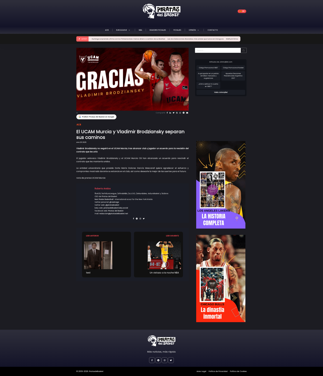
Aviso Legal (201, 371)
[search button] (244, 50)
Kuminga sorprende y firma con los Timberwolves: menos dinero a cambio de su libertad (103, 39)
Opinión (192, 30)
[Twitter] (173, 113)
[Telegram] (183, 113)
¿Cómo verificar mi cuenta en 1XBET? (208, 85)
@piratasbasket (112, 205)
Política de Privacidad (218, 371)
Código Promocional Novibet (233, 68)
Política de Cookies (238, 371)
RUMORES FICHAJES (158, 30)
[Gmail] (177, 113)
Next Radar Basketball (104, 199)
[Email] (187, 113)
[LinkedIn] (170, 113)
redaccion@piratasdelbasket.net (113, 213)
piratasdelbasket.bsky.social (116, 208)
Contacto (213, 30)
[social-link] (152, 360)
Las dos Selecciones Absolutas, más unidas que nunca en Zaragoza (171, 39)
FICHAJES (177, 30)
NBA (140, 30)
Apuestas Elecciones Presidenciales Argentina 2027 (233, 76)
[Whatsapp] (180, 113)
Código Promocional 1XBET (208, 68)
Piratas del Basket (116, 211)
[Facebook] (167, 113)
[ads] (221, 185)
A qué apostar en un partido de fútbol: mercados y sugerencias (208, 76)
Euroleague (121, 30)
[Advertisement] (216, 116)
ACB (107, 30)
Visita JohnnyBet (220, 92)
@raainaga (114, 202)
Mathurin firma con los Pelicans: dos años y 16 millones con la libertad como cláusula (236, 39)
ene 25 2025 (81, 142)
